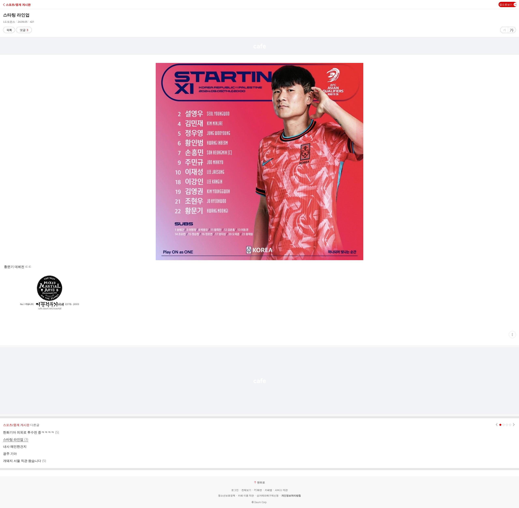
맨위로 (261, 482)
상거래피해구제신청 (268, 495)
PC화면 (258, 490)
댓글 (24, 30)
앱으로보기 (506, 4)
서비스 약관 (281, 490)
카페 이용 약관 (246, 495)
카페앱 (268, 490)
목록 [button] (9, 30)
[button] (21, 4)
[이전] (496, 424)
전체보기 (246, 490)
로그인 (235, 490)
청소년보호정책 (226, 495)
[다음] (514, 424)
